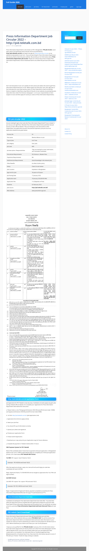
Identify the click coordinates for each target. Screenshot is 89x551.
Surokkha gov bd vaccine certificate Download (18, 539)
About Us (67, 129)
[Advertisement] (44, 19)
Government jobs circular (41, 53)
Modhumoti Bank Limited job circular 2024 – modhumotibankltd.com (73, 88)
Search (66, 35)
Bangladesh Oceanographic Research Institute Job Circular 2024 (73, 116)
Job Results (55, 6)
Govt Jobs (20, 6)
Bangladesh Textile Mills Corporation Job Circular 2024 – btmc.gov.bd (73, 111)
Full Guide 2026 (12, 2)
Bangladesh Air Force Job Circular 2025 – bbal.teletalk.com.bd (71, 78)
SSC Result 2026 (46, 6)
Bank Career (28, 6)
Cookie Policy (68, 134)
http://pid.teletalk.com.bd (19, 415)
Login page (78, 6)
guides (71, 6)
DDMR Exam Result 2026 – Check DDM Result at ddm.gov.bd (72, 56)
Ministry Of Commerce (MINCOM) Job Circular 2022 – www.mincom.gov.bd (25, 541)
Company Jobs (63, 6)
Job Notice (36, 6)
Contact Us (68, 131)
